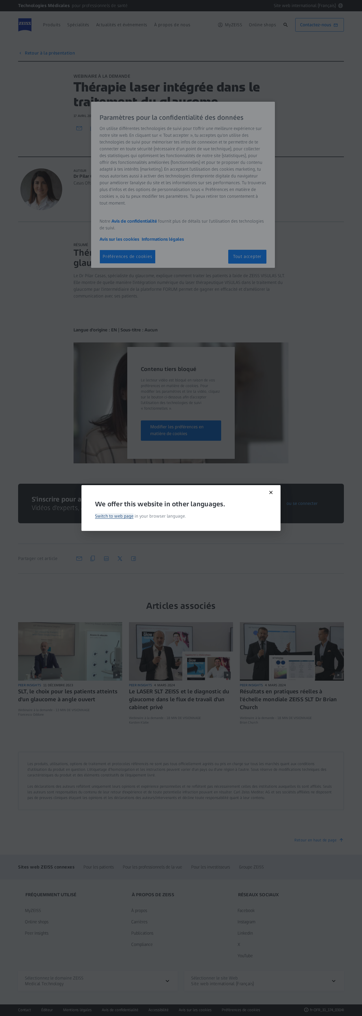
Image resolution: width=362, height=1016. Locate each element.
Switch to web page (114, 516)
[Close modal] (271, 492)
